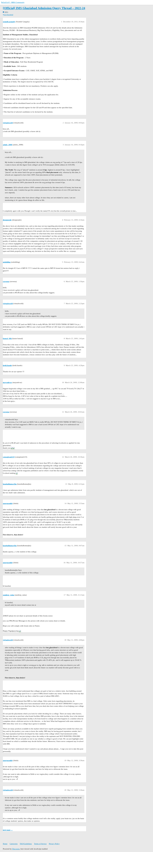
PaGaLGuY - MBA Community (13, 2)
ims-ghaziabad (8, 15)
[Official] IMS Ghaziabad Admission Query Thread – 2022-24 (44, 8)
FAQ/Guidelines (26, 844)
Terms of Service (40, 844)
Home (5, 844)
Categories (14, 844)
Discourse (16, 849)
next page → (8, 830)
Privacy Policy (54, 844)
